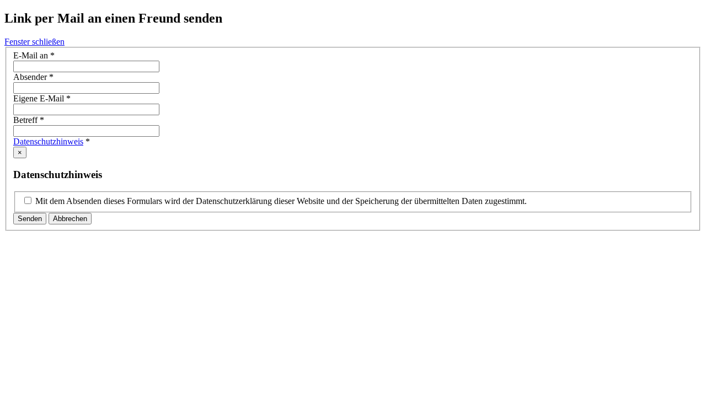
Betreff (28, 120)
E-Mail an (34, 55)
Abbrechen (70, 218)
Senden (30, 218)
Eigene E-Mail (42, 98)
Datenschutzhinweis (48, 141)
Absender (33, 77)
